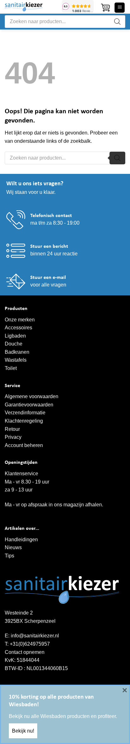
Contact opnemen (24, 652)
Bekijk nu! (23, 731)
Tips (9, 555)
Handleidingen (21, 539)
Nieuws (13, 547)
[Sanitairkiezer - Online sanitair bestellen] (31, 6)
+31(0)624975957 (30, 644)
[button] (105, 7)
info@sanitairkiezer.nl (35, 635)
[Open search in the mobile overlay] (65, 21)
